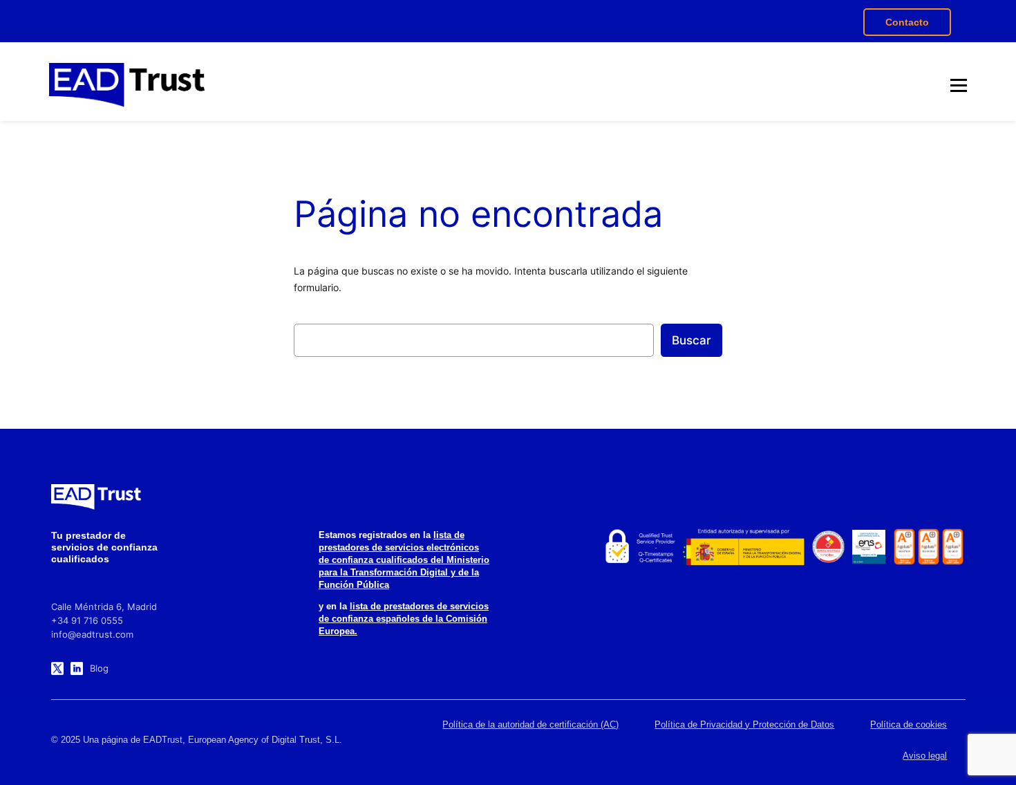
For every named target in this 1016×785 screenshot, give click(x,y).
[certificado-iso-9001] (953, 547)
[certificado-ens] (869, 547)
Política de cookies (908, 724)
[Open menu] (958, 85)
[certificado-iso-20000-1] (928, 547)
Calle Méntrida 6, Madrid (104, 606)
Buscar (691, 340)
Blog (99, 668)
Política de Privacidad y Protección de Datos (744, 724)
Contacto (907, 22)
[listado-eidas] (639, 547)
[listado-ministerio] (743, 547)
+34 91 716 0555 (87, 620)
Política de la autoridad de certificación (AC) (530, 724)
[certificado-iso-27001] (904, 547)
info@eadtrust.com (92, 634)
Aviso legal (925, 755)
